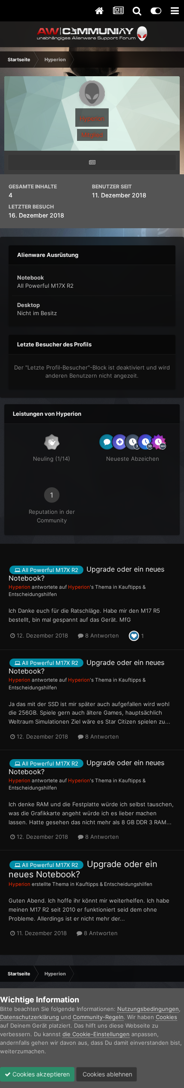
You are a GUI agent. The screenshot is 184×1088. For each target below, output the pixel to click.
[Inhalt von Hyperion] (92, 162)
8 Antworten (101, 635)
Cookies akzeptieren (40, 1074)
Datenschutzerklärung (29, 1016)
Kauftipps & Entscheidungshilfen (114, 884)
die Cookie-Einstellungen (96, 1034)
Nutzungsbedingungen (148, 1008)
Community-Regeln (98, 1016)
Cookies (166, 1016)
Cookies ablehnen (106, 1074)
